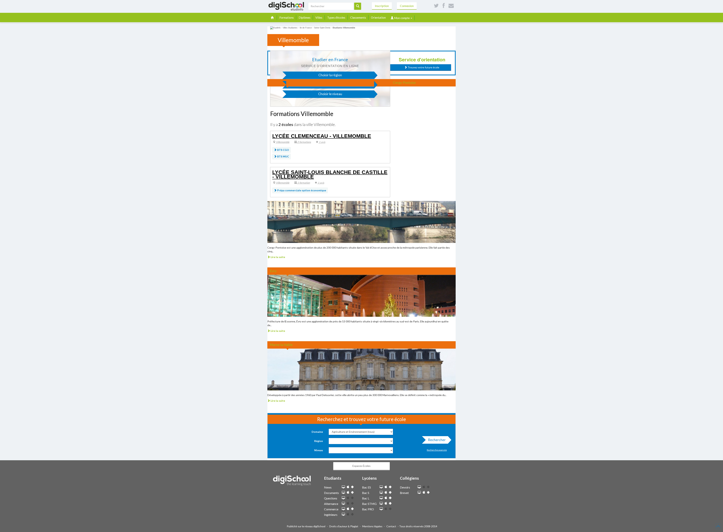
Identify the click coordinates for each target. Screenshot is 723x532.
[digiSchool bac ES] (381, 487)
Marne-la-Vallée (281, 345)
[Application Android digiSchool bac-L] (390, 497)
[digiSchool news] (343, 487)
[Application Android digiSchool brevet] (428, 492)
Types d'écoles (336, 17)
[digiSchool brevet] (419, 492)
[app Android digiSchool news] (352, 487)
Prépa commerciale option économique (301, 190)
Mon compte (402, 18)
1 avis (321, 141)
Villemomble (282, 141)
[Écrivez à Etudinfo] (451, 6)
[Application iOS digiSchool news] (348, 487)
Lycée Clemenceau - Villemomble (321, 136)
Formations (286, 17)
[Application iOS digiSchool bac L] (386, 497)
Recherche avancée (437, 450)
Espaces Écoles (361, 465)
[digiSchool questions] (343, 498)
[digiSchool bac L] (381, 498)
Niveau (318, 450)
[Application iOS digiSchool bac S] (386, 492)
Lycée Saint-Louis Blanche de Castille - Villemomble (329, 174)
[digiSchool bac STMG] (381, 503)
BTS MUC (283, 156)
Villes (318, 17)
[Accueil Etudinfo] (275, 28)
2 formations (304, 141)
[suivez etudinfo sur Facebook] (444, 6)
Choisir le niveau (330, 94)
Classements (358, 17)
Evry (273, 271)
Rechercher (437, 440)
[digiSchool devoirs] (419, 487)
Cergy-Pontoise (404, 83)
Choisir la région (330, 75)
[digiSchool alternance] (343, 503)
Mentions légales (372, 526)
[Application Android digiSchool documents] (352, 492)
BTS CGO (283, 149)
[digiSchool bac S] (381, 492)
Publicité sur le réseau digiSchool (306, 526)
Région (318, 441)
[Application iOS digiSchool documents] (348, 492)
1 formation (303, 182)
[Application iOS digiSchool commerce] (348, 508)
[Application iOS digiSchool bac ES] (386, 487)
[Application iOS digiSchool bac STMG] (386, 503)
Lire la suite (277, 257)
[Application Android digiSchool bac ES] (390, 487)
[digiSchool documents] (343, 492)
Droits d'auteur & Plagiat (343, 526)
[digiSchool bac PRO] (381, 509)
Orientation (378, 17)
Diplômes (304, 17)
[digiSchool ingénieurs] (343, 514)
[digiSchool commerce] (343, 509)
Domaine (317, 431)
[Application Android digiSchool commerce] (352, 508)
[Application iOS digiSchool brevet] (424, 492)
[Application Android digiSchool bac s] (390, 492)
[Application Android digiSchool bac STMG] (390, 503)
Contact (391, 526)
